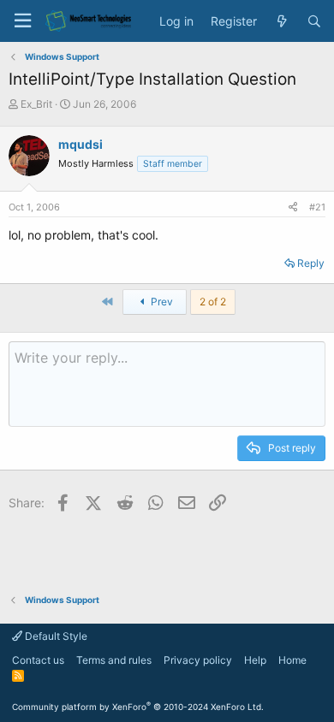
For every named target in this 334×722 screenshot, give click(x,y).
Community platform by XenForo (138, 706)
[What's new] (281, 21)
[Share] (293, 207)
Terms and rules (114, 660)
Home (292, 660)
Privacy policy (198, 660)
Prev (160, 301)
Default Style (54, 636)
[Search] (314, 21)
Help (255, 660)
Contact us (38, 660)
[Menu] (22, 21)
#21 (317, 207)
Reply (311, 263)
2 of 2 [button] (213, 301)
